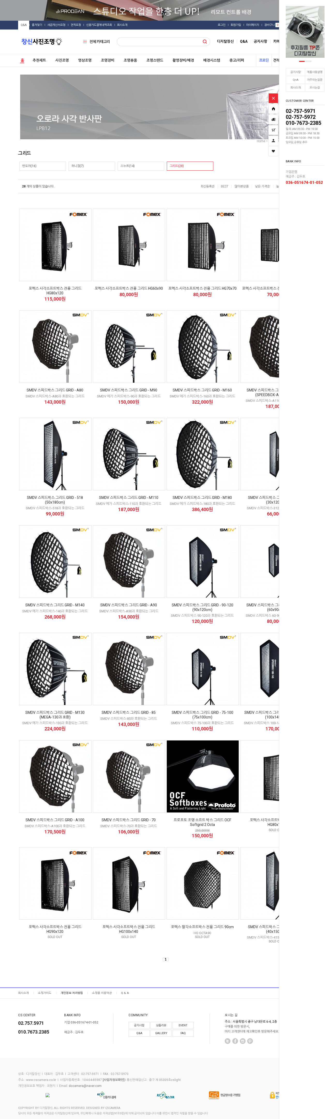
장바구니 (271, 25)
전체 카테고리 (99, 42)
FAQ (183, 1033)
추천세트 (39, 60)
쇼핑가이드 (44, 993)
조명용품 (130, 60)
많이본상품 (242, 186)
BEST (224, 186)
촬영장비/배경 (183, 60)
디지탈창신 (225, 41)
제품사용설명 (314, 72)
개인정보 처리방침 (72, 993)
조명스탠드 (154, 60)
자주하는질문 (314, 80)
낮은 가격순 (262, 186)
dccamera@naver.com (85, 1086)
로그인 (221, 25)
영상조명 (85, 60)
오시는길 (315, 87)
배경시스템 (211, 60)
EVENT (183, 1025)
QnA (295, 80)
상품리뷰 (161, 1025)
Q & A (125, 993)
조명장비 (107, 60)
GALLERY (161, 1033)
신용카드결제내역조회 (99, 25)
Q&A (24, 25)
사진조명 (62, 60)
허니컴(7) (77, 166)
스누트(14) (128, 166)
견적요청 (76, 25)
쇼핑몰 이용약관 (101, 993)
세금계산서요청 (56, 25)
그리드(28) (177, 166)
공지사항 (295, 72)
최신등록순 (207, 186)
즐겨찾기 (37, 25)
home (261, 141)
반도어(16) (29, 166)
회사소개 (295, 87)
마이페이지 (252, 25)
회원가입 (236, 25)
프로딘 (264, 60)
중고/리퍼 (236, 60)
